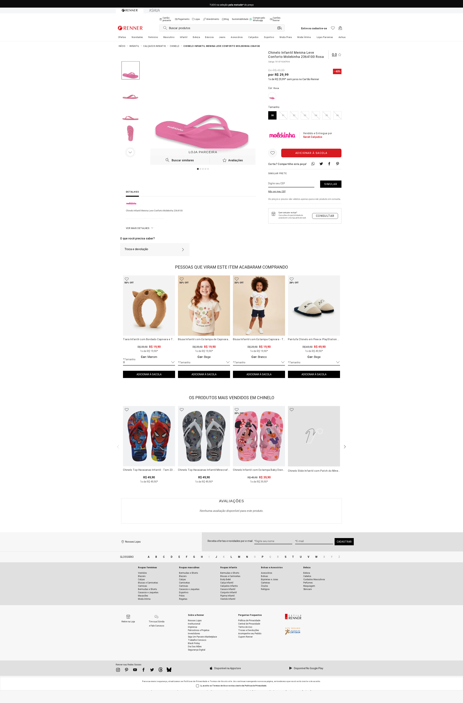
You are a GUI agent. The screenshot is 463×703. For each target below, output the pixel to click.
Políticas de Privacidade (196, 681)
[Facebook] (143, 670)
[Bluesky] (169, 670)
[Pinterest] (126, 670)
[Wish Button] (272, 153)
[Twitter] (152, 670)
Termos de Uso (217, 681)
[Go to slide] (198, 169)
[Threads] (160, 670)
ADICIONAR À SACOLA (149, 374)
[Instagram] (118, 670)
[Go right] (130, 152)
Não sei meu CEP (277, 191)
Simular (330, 184)
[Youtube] (135, 670)
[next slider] (117, 446)
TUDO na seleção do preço (231, 4)
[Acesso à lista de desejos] (333, 29)
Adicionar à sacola (311, 153)
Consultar (325, 216)
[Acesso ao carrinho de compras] (340, 29)
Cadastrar (344, 541)
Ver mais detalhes (137, 228)
